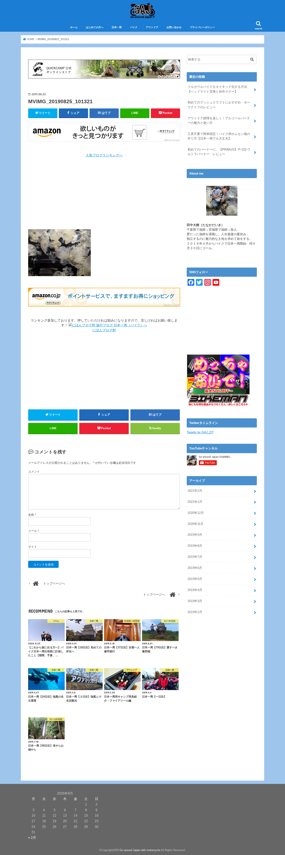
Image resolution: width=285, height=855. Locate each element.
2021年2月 (195, 490)
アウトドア (152, 27)
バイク (133, 27)
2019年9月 (195, 534)
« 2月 (32, 837)
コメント (34, 471)
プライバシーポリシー (202, 27)
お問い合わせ (174, 27)
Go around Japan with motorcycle (140, 850)
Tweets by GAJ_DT (200, 432)
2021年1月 (195, 501)
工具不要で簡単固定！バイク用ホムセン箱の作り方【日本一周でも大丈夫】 (219, 136)
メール (33, 530)
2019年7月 (195, 556)
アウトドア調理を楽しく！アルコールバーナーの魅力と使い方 (219, 120)
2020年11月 (195, 524)
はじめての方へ (94, 27)
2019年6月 (195, 568)
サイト (32, 546)
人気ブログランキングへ (104, 155)
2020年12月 (196, 512)
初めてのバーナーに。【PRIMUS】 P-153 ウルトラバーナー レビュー (219, 152)
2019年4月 (195, 590)
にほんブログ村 (104, 330)
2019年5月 (195, 579)
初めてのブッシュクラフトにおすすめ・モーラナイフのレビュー (219, 105)
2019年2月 (195, 612)
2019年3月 (195, 601)
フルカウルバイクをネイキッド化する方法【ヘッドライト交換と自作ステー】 (217, 89)
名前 (32, 514)
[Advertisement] (104, 193)
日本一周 (117, 27)
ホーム (74, 27)
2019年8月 (195, 545)
